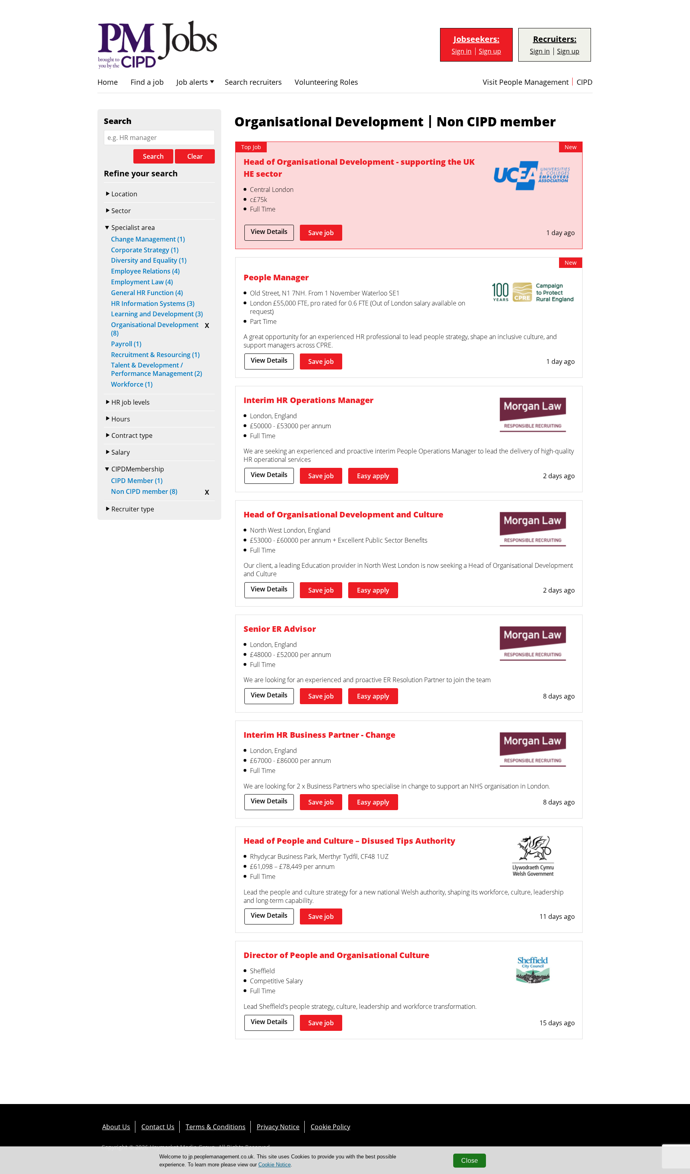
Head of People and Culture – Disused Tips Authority (349, 840)
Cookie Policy (330, 1126)
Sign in (462, 51)
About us (116, 1126)
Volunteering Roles (326, 82)
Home (107, 82)
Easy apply (373, 475)
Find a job (147, 82)
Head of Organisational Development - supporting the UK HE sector (359, 167)
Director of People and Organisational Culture (336, 955)
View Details (269, 231)
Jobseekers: (477, 39)
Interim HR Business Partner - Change (319, 734)
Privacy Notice (278, 1126)
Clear (195, 156)
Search (153, 156)
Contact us (157, 1126)
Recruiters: (555, 39)
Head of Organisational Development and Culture (343, 514)
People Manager (276, 277)
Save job (321, 232)
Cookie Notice (274, 1165)
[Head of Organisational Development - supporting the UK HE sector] (533, 177)
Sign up (490, 51)
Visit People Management (526, 82)
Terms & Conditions (216, 1126)
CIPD (585, 82)
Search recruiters (253, 82)
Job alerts (192, 82)
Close (469, 1160)
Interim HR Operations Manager (308, 400)
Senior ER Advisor (280, 628)
